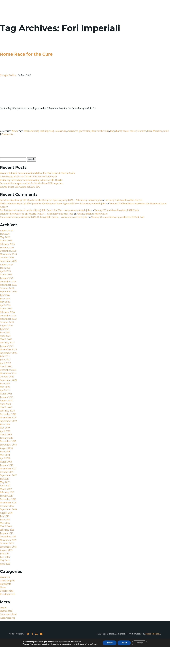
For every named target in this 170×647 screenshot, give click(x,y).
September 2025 (8, 261)
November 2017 (8, 468)
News (139, 9)
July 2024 (5, 295)
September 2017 (8, 475)
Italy (112, 131)
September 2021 (8, 380)
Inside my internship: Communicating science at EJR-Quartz (31, 180)
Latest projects (7, 580)
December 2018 (8, 441)
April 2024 (5, 305)
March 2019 (6, 434)
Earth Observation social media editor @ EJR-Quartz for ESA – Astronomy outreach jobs (45, 210)
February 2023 (7, 342)
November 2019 (8, 417)
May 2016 (5, 523)
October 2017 (7, 472)
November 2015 (8, 540)
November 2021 (8, 373)
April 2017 (5, 485)
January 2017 (6, 495)
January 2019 (6, 438)
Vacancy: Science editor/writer (92, 213)
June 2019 (5, 424)
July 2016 (4, 516)
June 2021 (5, 383)
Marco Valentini (152, 634)
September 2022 (8, 353)
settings (93, 644)
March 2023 (6, 339)
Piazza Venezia (31, 131)
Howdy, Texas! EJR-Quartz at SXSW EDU (20, 186)
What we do (125, 9)
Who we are (107, 9)
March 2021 (6, 393)
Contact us (153, 9)
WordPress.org (7, 617)
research (141, 131)
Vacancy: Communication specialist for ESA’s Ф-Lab (117, 217)
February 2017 (7, 492)
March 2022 (6, 366)
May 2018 (5, 455)
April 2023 (5, 336)
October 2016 (7, 506)
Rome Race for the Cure (26, 54)
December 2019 (8, 414)
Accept (109, 643)
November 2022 (8, 349)
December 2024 (8, 281)
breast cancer (130, 131)
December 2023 (8, 315)
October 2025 (7, 257)
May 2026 (5, 237)
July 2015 (4, 553)
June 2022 (5, 359)
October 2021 (7, 376)
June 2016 (5, 519)
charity (118, 131)
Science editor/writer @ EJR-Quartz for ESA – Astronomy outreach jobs (36, 213)
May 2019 (5, 427)
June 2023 (5, 332)
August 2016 (6, 512)
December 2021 (8, 370)
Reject (124, 643)
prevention (85, 131)
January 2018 (6, 465)
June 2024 (5, 298)
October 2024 (7, 288)
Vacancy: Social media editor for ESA (124, 200)
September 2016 (8, 509)
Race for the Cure (100, 131)
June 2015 (5, 557)
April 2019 (5, 431)
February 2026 (7, 244)
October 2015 (7, 543)
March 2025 (6, 274)
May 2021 (5, 387)
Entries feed (6, 611)
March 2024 (6, 308)
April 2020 (5, 404)
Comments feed (8, 614)
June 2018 (5, 451)
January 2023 (6, 346)
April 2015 (5, 563)
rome (166, 131)
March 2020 (6, 407)
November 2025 (8, 254)
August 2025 (6, 264)
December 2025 (8, 250)
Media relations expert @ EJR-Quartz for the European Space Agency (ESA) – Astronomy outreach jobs (53, 203)
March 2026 (6, 240)
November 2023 (8, 319)
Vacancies (5, 577)
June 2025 (5, 267)
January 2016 (6, 533)
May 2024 (5, 302)
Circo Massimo (154, 131)
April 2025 (5, 271)
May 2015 (5, 560)
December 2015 (8, 536)
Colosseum (60, 131)
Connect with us (17, 634)
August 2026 (6, 230)
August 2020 (6, 400)
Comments (7, 134)
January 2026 (7, 247)
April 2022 (5, 363)
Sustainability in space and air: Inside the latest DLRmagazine (31, 183)
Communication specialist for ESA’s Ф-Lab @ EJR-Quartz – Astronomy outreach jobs (43, 217)
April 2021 (5, 390)
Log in (3, 607)
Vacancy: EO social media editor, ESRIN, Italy (116, 210)
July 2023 (4, 329)
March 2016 (6, 526)
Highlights (5, 584)
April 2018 (5, 458)
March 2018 (6, 461)
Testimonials (7, 590)
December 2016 (8, 499)
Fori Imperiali (47, 131)
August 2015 (6, 550)
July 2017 (4, 478)
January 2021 (6, 397)
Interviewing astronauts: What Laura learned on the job (28, 176)
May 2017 (5, 482)
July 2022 (5, 356)
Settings (139, 643)
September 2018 (8, 444)
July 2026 (5, 233)
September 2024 (8, 291)
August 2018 (6, 448)
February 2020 (7, 410)
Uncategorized (7, 594)
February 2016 (7, 529)
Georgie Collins (8, 75)
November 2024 (8, 284)
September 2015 (8, 546)
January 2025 (6, 278)
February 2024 (7, 312)
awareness (72, 131)
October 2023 (7, 322)
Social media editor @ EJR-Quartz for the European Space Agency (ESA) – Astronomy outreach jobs (51, 200)
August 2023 (6, 325)
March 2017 (6, 489)
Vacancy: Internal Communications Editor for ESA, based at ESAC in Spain (37, 173)
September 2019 (8, 421)
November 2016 (8, 502)
